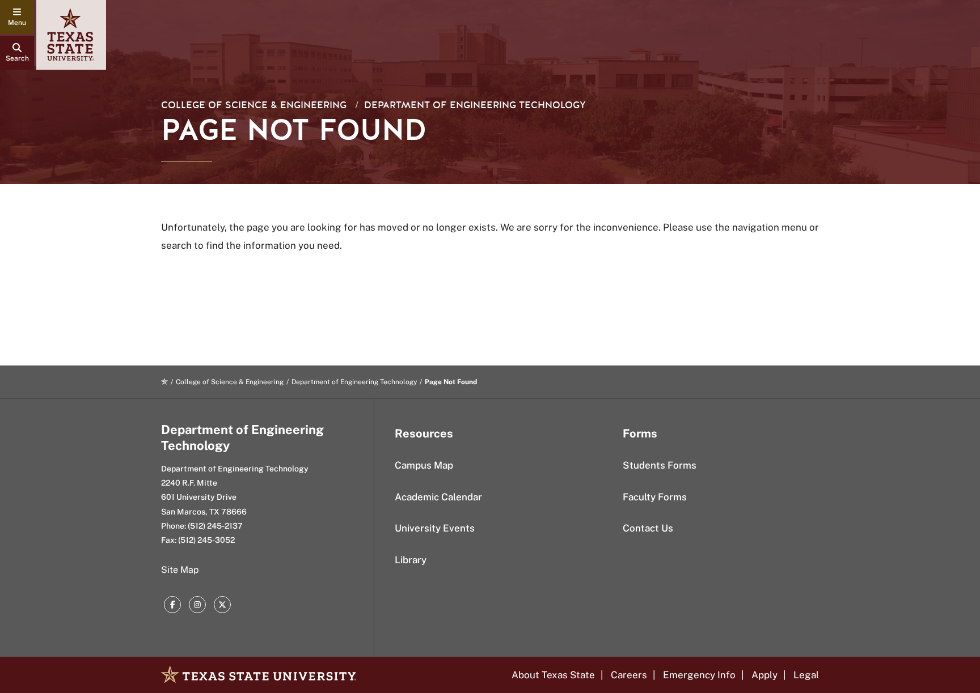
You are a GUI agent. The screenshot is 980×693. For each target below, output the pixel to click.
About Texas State (553, 675)
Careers (629, 675)
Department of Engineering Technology (475, 105)
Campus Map (424, 465)
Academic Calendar (438, 497)
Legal (806, 675)
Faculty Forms (655, 497)
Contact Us (648, 528)
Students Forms (659, 465)
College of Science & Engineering (254, 105)
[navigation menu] (17, 17)
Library (410, 560)
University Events (435, 528)
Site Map (180, 569)
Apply (764, 675)
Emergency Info (699, 675)
